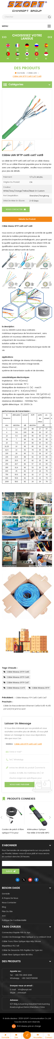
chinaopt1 (22, 992)
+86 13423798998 (29, 978)
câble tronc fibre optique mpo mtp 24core (21, 941)
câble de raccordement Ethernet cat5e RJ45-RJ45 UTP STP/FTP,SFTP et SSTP (27, 707)
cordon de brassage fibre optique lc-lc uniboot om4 (26, 936)
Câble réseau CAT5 (16, 687)
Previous (1, 817)
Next (50, 817)
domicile (6, 893)
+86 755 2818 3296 (23, 975)
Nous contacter (14, 209)
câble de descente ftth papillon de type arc (22, 950)
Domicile (21, 72)
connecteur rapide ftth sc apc (16, 932)
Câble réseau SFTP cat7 (18, 682)
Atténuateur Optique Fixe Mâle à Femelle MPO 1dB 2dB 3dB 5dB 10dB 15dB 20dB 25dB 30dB (38, 831)
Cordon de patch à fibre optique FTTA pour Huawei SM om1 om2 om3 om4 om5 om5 (13, 831)
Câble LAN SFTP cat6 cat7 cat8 (28, 744)
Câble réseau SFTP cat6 (18, 677)
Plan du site (7, 911)
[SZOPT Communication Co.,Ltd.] (27, 6)
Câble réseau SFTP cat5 (18, 671)
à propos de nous (10, 898)
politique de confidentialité (14, 920)
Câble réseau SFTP (40, 687)
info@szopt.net (25, 989)
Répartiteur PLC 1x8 (10, 945)
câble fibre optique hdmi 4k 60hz (17, 954)
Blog (4, 907)
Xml (3, 915)
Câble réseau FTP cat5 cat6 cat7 (31, 697)
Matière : (24, 744)
